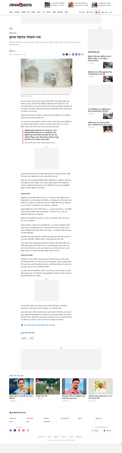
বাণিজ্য (33, 12)
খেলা (43, 12)
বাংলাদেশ (17, 12)
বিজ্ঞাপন (49, 437)
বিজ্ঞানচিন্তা (46, 419)
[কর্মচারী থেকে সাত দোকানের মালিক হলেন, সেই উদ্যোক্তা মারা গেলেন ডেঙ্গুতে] (108, 129)
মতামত (38, 12)
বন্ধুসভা (80, 419)
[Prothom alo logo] (17, 413)
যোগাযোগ (71, 437)
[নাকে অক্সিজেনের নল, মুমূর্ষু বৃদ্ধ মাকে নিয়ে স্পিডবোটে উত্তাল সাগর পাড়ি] (108, 116)
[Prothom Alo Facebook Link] (11, 430)
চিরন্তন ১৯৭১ (99, 419)
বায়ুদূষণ (24, 338)
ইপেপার (11, 422)
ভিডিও (66, 12)
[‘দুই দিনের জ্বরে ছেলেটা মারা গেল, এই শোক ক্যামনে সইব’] (100, 386)
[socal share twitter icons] (67, 55)
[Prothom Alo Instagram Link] (20, 430)
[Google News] (27, 430)
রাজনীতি (23, 12)
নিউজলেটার (79, 437)
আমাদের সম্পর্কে (41, 437)
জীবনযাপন (60, 12)
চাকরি (54, 12)
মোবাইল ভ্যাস (47, 422)
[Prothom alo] (20, 5)
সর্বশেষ (11, 12)
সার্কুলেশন (56, 437)
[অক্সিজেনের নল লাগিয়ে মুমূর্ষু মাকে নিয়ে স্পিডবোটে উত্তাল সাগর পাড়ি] (94, 4)
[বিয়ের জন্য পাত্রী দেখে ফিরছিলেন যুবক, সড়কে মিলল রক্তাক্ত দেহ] (74, 386)
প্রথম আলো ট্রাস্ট (65, 419)
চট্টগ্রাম (31, 338)
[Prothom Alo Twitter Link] (16, 430)
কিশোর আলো (29, 419)
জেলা (11, 28)
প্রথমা (27, 422)
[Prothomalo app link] (95, 431)
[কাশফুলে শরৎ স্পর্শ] (48, 386)
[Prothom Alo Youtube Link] (24, 430)
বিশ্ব (28, 12)
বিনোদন (49, 12)
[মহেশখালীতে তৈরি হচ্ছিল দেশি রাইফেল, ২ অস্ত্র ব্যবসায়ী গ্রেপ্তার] (47, 4)
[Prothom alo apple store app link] (107, 431)
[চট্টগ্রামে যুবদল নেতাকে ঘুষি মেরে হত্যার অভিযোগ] (21, 386)
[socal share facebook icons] (63, 55)
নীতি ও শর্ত (63, 437)
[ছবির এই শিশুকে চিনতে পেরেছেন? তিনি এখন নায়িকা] (71, 4)
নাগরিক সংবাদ (12, 419)
